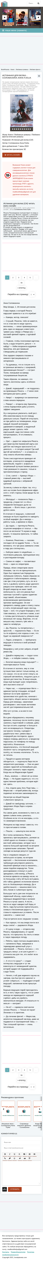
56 (21, 283)
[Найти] (38, 3)
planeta (5, 3)
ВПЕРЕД (22, 288)
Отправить (14, 1189)
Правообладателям (18, 1252)
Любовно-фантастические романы (21, 136)
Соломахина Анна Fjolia (18, 143)
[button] (5, 1154)
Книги (10, 135)
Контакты (5, 1252)
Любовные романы (22, 135)
